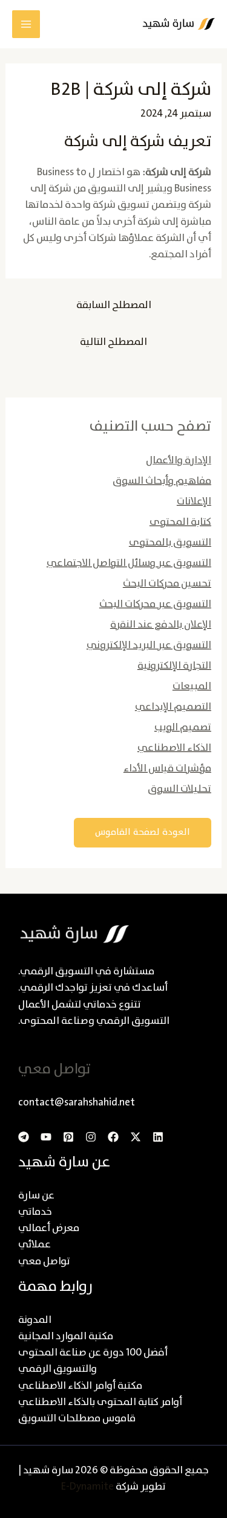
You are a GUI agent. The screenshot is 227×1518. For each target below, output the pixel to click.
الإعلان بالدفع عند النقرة (160, 625)
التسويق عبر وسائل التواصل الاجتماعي (129, 563)
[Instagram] (90, 1136)
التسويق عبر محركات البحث (155, 604)
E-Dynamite (87, 1487)
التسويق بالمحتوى (170, 543)
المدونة (34, 1320)
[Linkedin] (158, 1136)
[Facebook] (113, 1136)
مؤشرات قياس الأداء (167, 769)
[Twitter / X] (135, 1136)
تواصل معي (44, 1261)
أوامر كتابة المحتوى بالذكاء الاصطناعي (100, 1402)
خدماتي (35, 1212)
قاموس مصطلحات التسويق (77, 1418)
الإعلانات (194, 502)
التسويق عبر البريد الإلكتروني (149, 645)
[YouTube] (46, 1136)
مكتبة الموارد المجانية (65, 1336)
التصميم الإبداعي (173, 707)
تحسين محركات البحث (167, 584)
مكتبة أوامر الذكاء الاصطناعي (80, 1386)
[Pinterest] (68, 1136)
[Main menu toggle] (26, 24)
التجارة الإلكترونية (174, 666)
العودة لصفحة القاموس (142, 832)
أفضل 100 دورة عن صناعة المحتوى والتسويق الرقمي (93, 1361)
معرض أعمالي (48, 1228)
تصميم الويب (182, 727)
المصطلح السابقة (113, 305)
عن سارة (36, 1196)
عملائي (34, 1245)
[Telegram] (23, 1136)
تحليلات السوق (179, 789)
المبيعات (192, 686)
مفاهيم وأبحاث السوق (162, 481)
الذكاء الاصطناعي (174, 748)
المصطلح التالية (113, 342)
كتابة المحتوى (180, 522)
